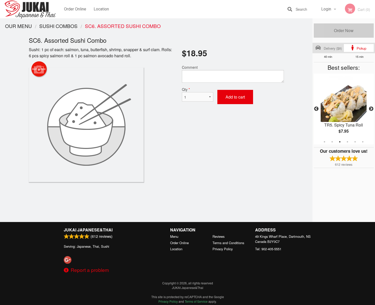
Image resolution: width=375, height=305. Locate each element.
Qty (186, 89)
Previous (316, 109)
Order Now (344, 30)
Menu (174, 236)
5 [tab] (355, 141)
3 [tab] (339, 141)
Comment (190, 67)
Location (101, 9)
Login (326, 9)
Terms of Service (196, 301)
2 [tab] (332, 141)
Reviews (218, 236)
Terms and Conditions (228, 242)
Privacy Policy (222, 248)
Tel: (268, 248)
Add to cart (235, 97)
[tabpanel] (343, 109)
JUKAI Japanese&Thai (88, 230)
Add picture (39, 69)
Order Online (75, 9)
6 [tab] (362, 141)
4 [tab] (347, 141)
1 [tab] (324, 141)
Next (371, 109)
